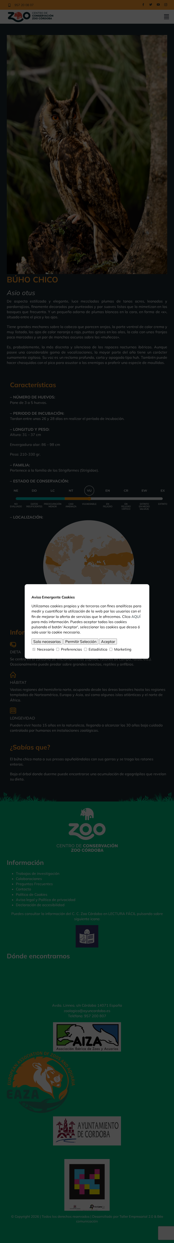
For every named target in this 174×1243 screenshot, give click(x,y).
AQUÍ (135, 616)
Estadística (98, 649)
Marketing (122, 649)
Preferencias (71, 649)
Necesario (45, 649)
